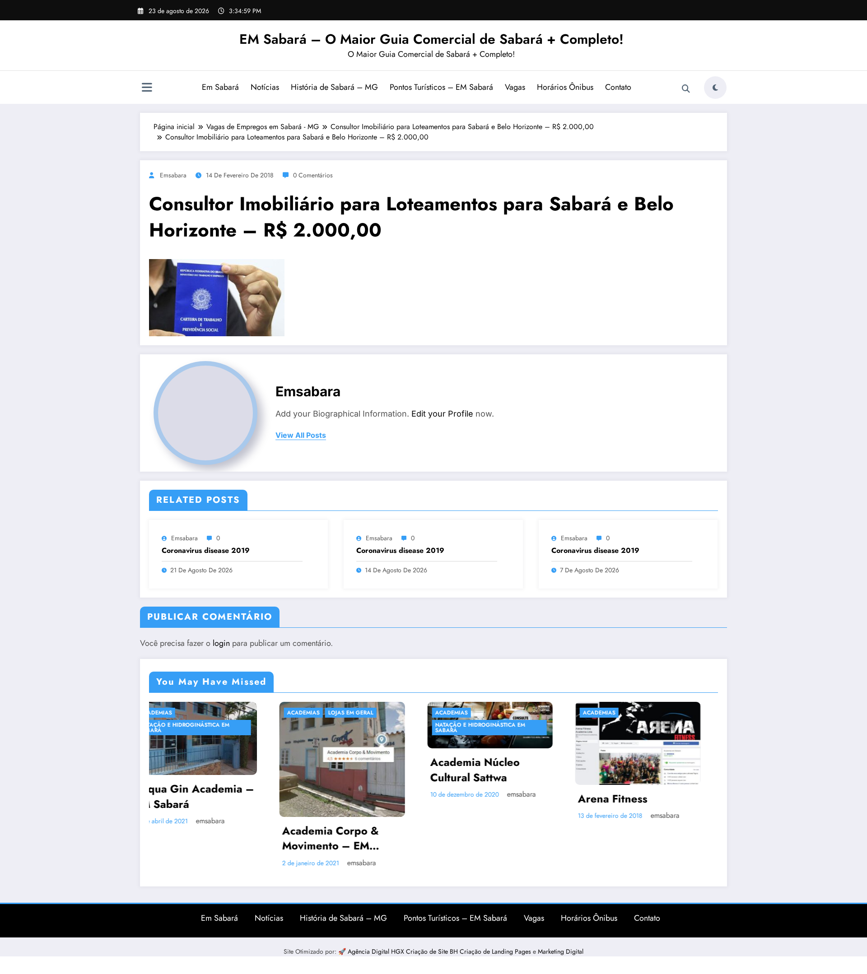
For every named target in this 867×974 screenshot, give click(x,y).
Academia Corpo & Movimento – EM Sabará (202, 838)
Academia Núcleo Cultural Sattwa (347, 770)
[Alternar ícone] (147, 88)
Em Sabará (220, 87)
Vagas (515, 87)
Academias (175, 713)
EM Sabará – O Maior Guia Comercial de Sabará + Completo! (431, 39)
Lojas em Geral (223, 713)
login (221, 643)
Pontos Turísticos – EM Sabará (441, 87)
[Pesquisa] (686, 89)
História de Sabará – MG (334, 87)
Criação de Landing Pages (496, 951)
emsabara (173, 175)
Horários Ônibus (565, 87)
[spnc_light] (715, 87)
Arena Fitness (485, 799)
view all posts (300, 435)
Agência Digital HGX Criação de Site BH (404, 951)
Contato (618, 87)
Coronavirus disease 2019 (206, 551)
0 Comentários (313, 175)
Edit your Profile (442, 413)
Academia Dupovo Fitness (645, 801)
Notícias (265, 87)
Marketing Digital (560, 951)
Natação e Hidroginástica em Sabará (352, 727)
